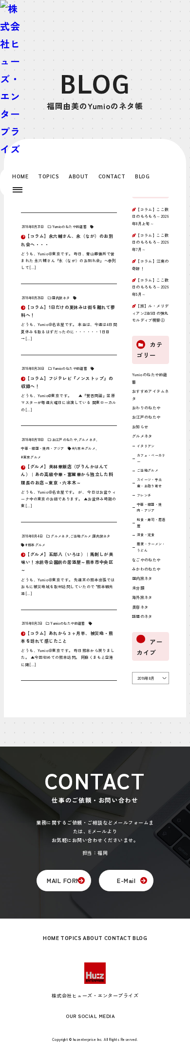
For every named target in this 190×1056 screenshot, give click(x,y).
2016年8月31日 (33, 226)
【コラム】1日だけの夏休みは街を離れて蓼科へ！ (68, 311)
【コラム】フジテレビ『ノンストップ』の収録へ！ (67, 382)
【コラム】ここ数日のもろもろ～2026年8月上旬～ (150, 216)
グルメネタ (87, 439)
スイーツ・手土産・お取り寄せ (149, 482)
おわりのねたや (146, 407)
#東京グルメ (31, 457)
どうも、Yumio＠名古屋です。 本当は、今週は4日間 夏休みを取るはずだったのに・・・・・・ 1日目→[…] (69, 331)
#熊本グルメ (35, 544)
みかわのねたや (146, 569)
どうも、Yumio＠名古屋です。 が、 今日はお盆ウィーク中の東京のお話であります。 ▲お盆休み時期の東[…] (68, 499)
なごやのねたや (146, 559)
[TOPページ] (10, 79)
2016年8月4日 (32, 536)
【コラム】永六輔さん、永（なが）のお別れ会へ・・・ (67, 240)
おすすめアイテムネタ (150, 394)
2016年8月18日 (33, 439)
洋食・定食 (146, 534)
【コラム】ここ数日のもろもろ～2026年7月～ (150, 242)
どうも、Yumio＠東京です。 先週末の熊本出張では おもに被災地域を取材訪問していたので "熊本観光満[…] (67, 586)
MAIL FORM (64, 880)
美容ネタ (140, 607)
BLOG (142, 176)
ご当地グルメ (81, 536)
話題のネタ (142, 616)
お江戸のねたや (64, 439)
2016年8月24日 (33, 368)
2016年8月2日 (32, 623)
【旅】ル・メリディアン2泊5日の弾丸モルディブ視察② (150, 313)
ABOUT (79, 176)
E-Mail (126, 880)
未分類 (138, 588)
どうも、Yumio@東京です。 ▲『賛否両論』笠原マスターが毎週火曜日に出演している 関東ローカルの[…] (68, 402)
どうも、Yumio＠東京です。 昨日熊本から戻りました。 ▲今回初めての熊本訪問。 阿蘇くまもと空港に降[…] (67, 657)
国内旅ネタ (61, 297)
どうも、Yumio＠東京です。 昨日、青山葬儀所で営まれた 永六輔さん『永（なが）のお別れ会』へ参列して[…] (68, 260)
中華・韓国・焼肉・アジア (42, 448)
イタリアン (146, 445)
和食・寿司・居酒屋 (151, 522)
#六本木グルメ (83, 448)
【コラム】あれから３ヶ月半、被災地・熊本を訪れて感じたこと (67, 637)
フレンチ (144, 495)
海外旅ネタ (142, 597)
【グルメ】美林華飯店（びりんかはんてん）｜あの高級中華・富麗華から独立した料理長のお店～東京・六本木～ (67, 474)
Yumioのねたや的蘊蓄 (69, 226)
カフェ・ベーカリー (151, 458)
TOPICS (48, 176)
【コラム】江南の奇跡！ (150, 264)
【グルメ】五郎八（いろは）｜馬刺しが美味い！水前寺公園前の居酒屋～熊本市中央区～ (67, 562)
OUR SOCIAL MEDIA (90, 1015)
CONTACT (112, 176)
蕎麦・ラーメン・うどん (151, 547)
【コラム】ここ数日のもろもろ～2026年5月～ (150, 287)
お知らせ (140, 426)
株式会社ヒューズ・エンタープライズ (95, 995)
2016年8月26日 (33, 297)
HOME (20, 176)
